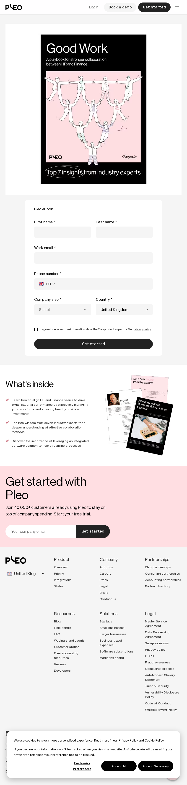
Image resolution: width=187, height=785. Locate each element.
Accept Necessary (156, 766)
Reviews (60, 664)
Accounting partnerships (163, 580)
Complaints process (159, 668)
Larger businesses (113, 634)
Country (103, 299)
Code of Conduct (158, 703)
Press (104, 580)
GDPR (149, 656)
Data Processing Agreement (157, 634)
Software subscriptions (117, 651)
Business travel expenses (111, 643)
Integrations (63, 580)
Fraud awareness (157, 662)
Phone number (46, 273)
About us (106, 567)
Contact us (108, 599)
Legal (104, 586)
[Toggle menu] (177, 7)
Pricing (59, 573)
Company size (46, 299)
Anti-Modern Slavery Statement (160, 677)
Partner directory (157, 586)
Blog (57, 621)
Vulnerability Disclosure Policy (162, 695)
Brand (104, 592)
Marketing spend (112, 658)
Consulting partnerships (162, 573)
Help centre (62, 628)
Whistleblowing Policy (161, 709)
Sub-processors (157, 643)
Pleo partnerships (158, 567)
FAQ (57, 634)
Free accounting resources (66, 655)
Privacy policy (155, 649)
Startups (106, 621)
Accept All (119, 766)
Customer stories (66, 647)
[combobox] (47, 284)
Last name (105, 222)
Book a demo (120, 7)
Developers (62, 670)
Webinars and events (69, 640)
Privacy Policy (128, 740)
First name (43, 222)
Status (59, 586)
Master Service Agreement (156, 623)
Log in (94, 7)
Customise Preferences (82, 766)
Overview (61, 567)
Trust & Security (157, 686)
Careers (105, 573)
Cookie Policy (154, 740)
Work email (43, 247)
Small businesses (112, 628)
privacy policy (142, 329)
